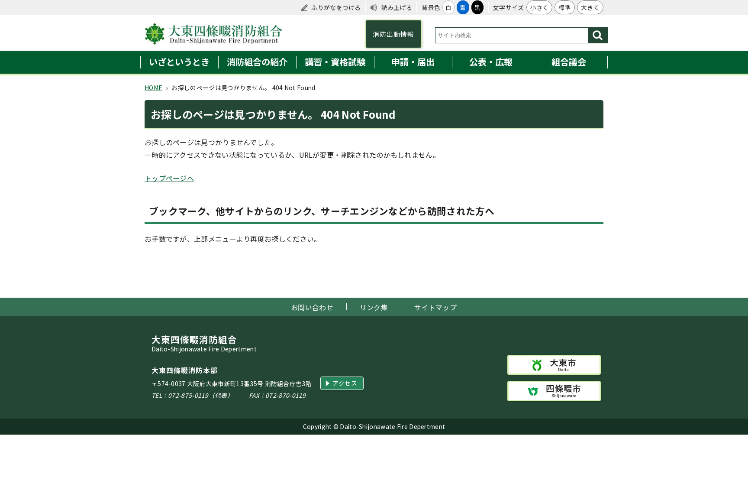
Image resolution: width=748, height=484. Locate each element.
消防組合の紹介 (257, 61)
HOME (153, 87)
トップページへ (169, 178)
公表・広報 (491, 61)
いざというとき (179, 61)
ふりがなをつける (336, 7)
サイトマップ (435, 307)
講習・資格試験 (335, 61)
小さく (539, 7)
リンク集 (374, 307)
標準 (564, 7)
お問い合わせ (312, 307)
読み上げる (397, 7)
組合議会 (568, 61)
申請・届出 (413, 61)
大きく (590, 7)
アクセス (344, 383)
